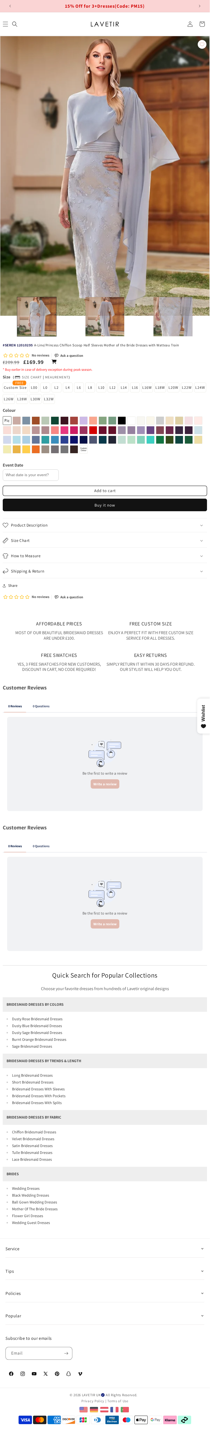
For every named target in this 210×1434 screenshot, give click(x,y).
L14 (124, 387)
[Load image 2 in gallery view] (105, 317)
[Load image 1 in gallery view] (37, 317)
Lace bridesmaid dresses (32, 1159)
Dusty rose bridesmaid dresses (37, 1018)
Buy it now (104, 505)
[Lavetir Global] (84, 1409)
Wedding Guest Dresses (31, 1222)
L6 (79, 387)
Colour (9, 410)
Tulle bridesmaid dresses (32, 1152)
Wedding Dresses (26, 1188)
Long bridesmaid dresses (32, 1075)
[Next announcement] (200, 6)
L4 (68, 387)
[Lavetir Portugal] (125, 1409)
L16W (147, 387)
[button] (15, 24)
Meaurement (57, 377)
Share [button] (12, 585)
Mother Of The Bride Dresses (35, 1208)
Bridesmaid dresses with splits (37, 1102)
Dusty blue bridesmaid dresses (37, 1025)
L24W (200, 387)
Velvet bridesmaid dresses (33, 1138)
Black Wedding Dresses (30, 1195)
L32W (49, 398)
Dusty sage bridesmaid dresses (37, 1032)
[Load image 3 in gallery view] (173, 317)
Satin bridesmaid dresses (32, 1145)
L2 (56, 387)
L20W (173, 387)
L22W (187, 387)
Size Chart (32, 377)
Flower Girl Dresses (27, 1215)
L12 (113, 387)
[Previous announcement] (10, 6)
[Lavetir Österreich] (105, 1409)
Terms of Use (117, 1401)
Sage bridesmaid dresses (32, 1046)
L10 (101, 387)
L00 (34, 387)
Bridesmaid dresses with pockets (39, 1095)
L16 (135, 387)
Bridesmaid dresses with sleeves (38, 1089)
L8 (90, 387)
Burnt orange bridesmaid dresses (39, 1039)
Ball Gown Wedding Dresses (34, 1202)
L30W (35, 398)
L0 (45, 387)
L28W (22, 398)
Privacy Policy (92, 1401)
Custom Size (15, 387)
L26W (9, 398)
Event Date (13, 465)
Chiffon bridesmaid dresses (34, 1132)
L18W (160, 387)
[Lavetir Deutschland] (94, 1409)
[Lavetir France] (115, 1409)
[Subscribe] (66, 1353)
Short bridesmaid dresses (33, 1082)
